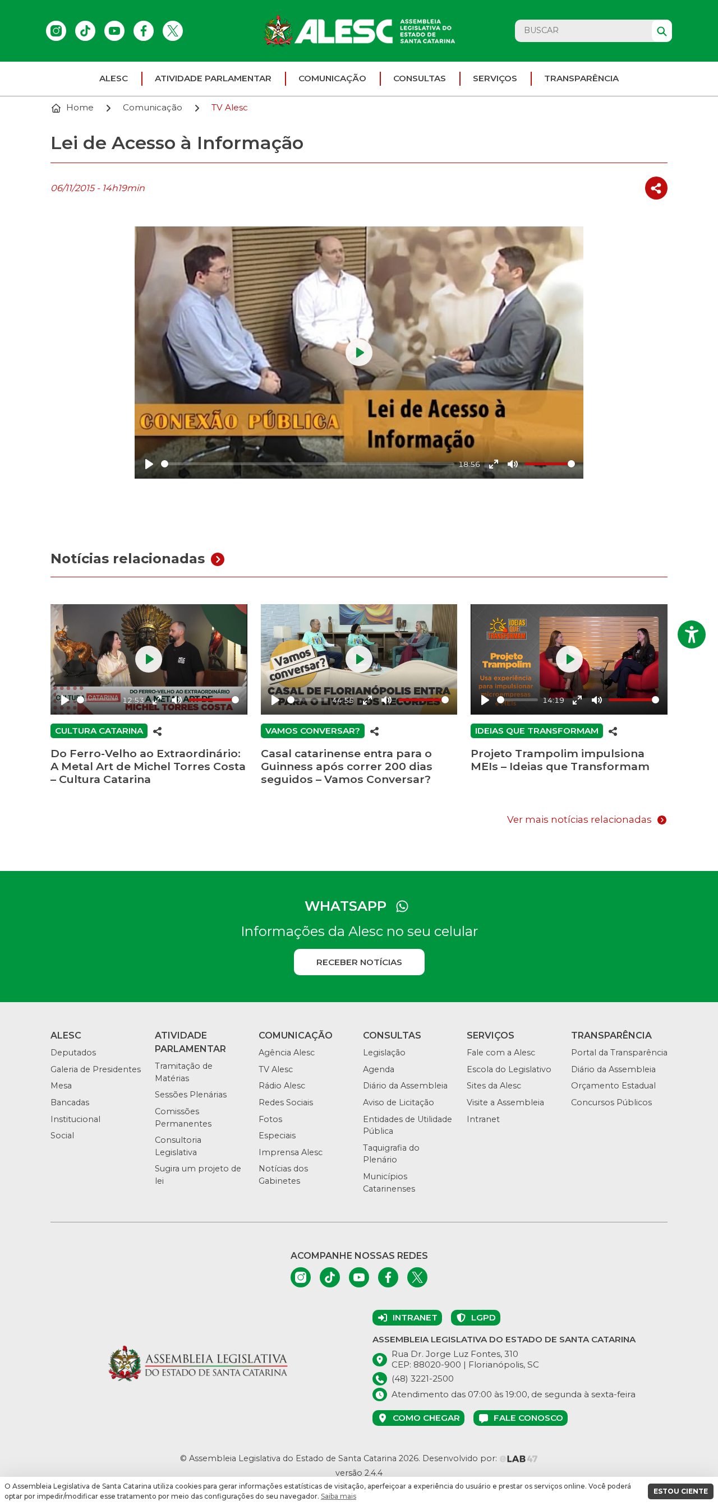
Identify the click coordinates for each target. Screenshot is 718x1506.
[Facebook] (144, 31)
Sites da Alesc (494, 1086)
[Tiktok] (85, 31)
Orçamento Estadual (613, 1086)
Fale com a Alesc (501, 1053)
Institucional (75, 1119)
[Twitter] (173, 31)
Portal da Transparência (619, 1053)
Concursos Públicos (611, 1102)
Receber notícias (359, 962)
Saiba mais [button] (338, 1496)
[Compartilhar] (656, 188)
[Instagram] (56, 31)
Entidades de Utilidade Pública (407, 1125)
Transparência (581, 78)
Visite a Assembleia (505, 1102)
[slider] (307, 463)
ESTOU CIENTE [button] (680, 1491)
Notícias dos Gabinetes (283, 1175)
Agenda (378, 1069)
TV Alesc (276, 1069)
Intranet (483, 1119)
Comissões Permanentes (183, 1117)
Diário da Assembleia (405, 1086)
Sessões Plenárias (191, 1095)
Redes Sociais (286, 1102)
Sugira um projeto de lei (198, 1175)
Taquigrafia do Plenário (391, 1154)
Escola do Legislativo (509, 1069)
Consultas (419, 78)
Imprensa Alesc (291, 1152)
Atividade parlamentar (213, 78)
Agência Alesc (287, 1053)
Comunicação (332, 78)
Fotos (270, 1119)
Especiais (277, 1135)
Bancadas (69, 1102)
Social (62, 1135)
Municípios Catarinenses (389, 1182)
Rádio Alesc (282, 1086)
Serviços (495, 78)
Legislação (384, 1053)
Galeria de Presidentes (95, 1069)
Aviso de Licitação (398, 1102)
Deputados (73, 1053)
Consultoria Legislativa (178, 1146)
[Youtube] (114, 31)
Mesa (61, 1086)
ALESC (113, 78)
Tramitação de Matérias (184, 1072)
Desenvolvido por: (460, 1458)
